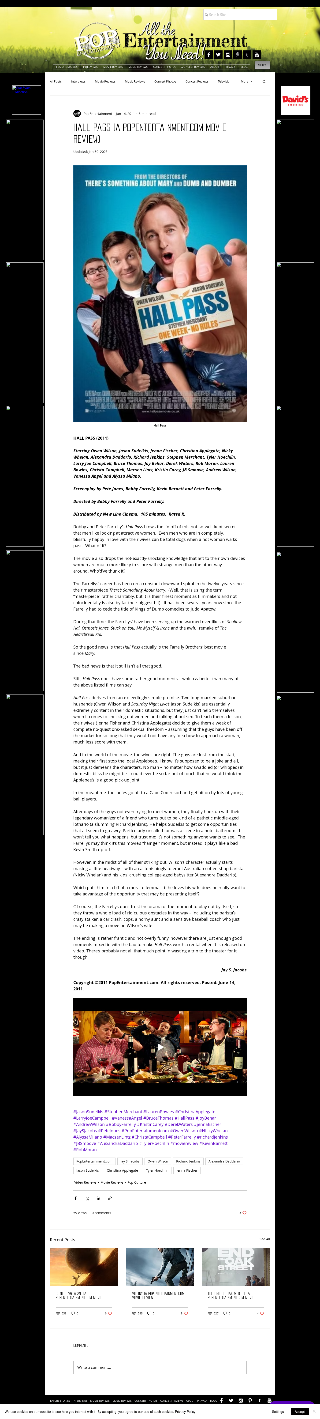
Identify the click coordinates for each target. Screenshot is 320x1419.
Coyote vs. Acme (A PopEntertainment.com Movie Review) (79, 1296)
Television (224, 81)
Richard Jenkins (188, 1161)
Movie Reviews (105, 81)
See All (265, 1239)
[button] (264, 81)
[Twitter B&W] (218, 54)
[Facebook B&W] (209, 54)
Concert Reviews (197, 81)
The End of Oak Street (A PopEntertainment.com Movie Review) (231, 1296)
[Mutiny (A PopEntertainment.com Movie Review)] (160, 1267)
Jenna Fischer (186, 1170)
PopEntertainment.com (94, 1161)
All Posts (56, 81)
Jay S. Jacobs (130, 1161)
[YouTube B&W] (257, 54)
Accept (300, 1411)
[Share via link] (110, 1198)
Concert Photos (165, 81)
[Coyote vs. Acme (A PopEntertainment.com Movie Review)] (84, 1267)
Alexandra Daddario (224, 1161)
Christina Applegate (122, 1170)
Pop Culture (136, 1182)
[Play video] (160, 1047)
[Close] (314, 1411)
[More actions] (244, 113)
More (244, 81)
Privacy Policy (185, 1411)
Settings (278, 1411)
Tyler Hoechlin (157, 1170)
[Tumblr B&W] (247, 54)
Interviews (78, 81)
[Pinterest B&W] (237, 54)
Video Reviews (85, 1182)
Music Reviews (135, 81)
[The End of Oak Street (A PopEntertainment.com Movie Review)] (236, 1267)
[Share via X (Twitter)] (87, 1198)
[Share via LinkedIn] (98, 1198)
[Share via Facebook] (75, 1198)
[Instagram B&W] (228, 54)
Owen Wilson (158, 1161)
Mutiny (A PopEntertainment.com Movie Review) (158, 1295)
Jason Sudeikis (87, 1170)
